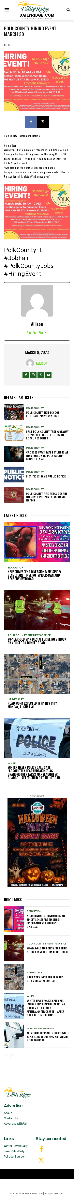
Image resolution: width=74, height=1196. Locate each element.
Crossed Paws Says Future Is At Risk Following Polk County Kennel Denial (47, 455)
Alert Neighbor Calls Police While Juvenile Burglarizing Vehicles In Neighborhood (48, 1036)
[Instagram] (33, 375)
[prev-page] (6, 1055)
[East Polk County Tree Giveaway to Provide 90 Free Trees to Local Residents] (14, 433)
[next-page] (12, 1055)
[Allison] (31, 363)
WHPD (12, 763)
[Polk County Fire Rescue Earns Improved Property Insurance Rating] (14, 495)
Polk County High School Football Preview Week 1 (42, 414)
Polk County (35, 408)
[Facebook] (31, 122)
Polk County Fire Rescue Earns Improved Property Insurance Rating (46, 496)
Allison (42, 363)
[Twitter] (41, 1160)
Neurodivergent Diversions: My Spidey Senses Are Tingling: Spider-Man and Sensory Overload (34, 575)
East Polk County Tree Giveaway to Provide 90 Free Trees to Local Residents (47, 434)
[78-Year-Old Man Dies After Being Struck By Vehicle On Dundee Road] (37, 610)
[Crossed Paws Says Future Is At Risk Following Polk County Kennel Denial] (14, 454)
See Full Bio (34, 332)
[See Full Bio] (45, 333)
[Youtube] (48, 375)
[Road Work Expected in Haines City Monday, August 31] (37, 674)
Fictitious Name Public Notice (46, 476)
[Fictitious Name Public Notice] (14, 474)
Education (15, 567)
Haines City (16, 699)
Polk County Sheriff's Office (29, 635)
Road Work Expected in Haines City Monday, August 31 (32, 705)
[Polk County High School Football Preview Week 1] (14, 412)
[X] (43, 122)
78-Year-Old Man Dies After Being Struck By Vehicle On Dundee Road (37, 641)
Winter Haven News (40, 1029)
